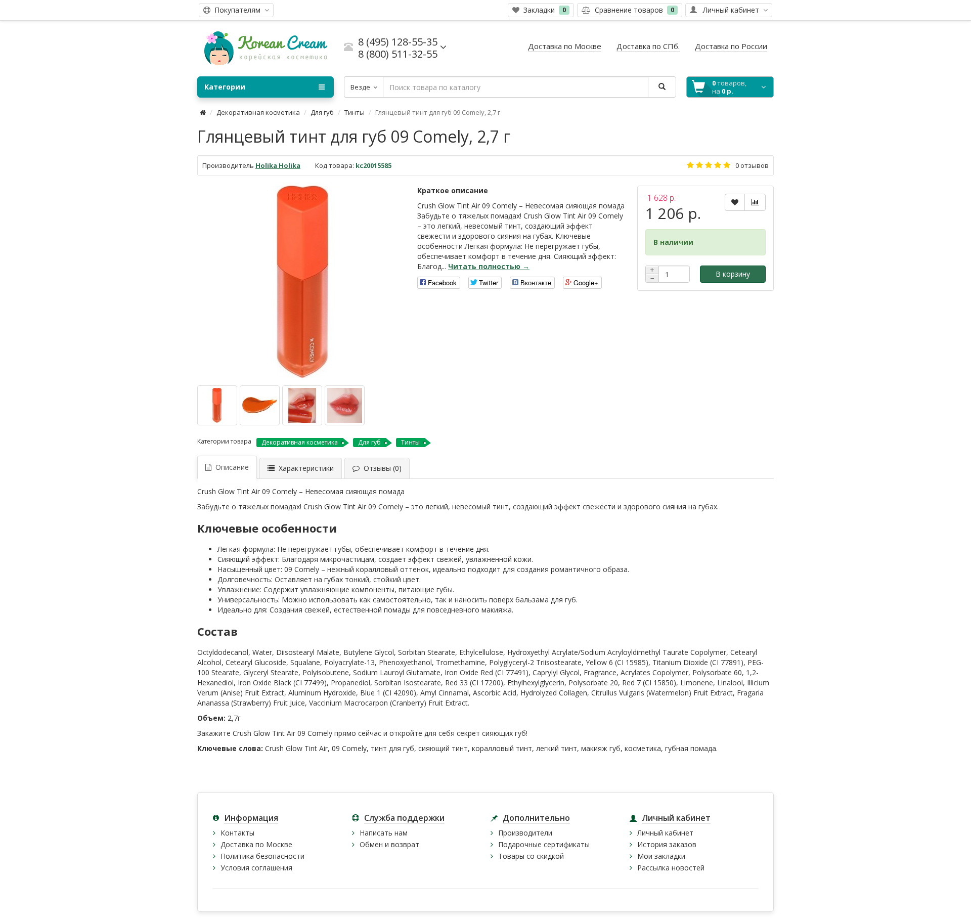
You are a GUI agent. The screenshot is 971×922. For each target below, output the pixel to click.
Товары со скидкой (531, 856)
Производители (525, 833)
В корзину (733, 274)
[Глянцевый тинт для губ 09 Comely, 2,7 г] (302, 282)
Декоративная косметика (258, 112)
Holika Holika (277, 165)
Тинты (354, 112)
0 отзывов (752, 165)
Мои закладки (661, 856)
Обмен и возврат (389, 844)
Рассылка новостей (670, 867)
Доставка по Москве (256, 844)
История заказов (666, 844)
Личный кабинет (665, 833)
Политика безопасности (262, 856)
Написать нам (384, 833)
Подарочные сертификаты (544, 844)
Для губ (322, 112)
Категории (224, 87)
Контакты (237, 833)
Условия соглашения (256, 867)
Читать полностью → (488, 266)
